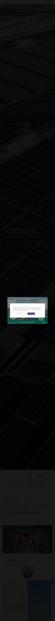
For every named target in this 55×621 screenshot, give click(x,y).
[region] (27, 310)
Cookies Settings (20, 313)
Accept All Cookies (31, 313)
